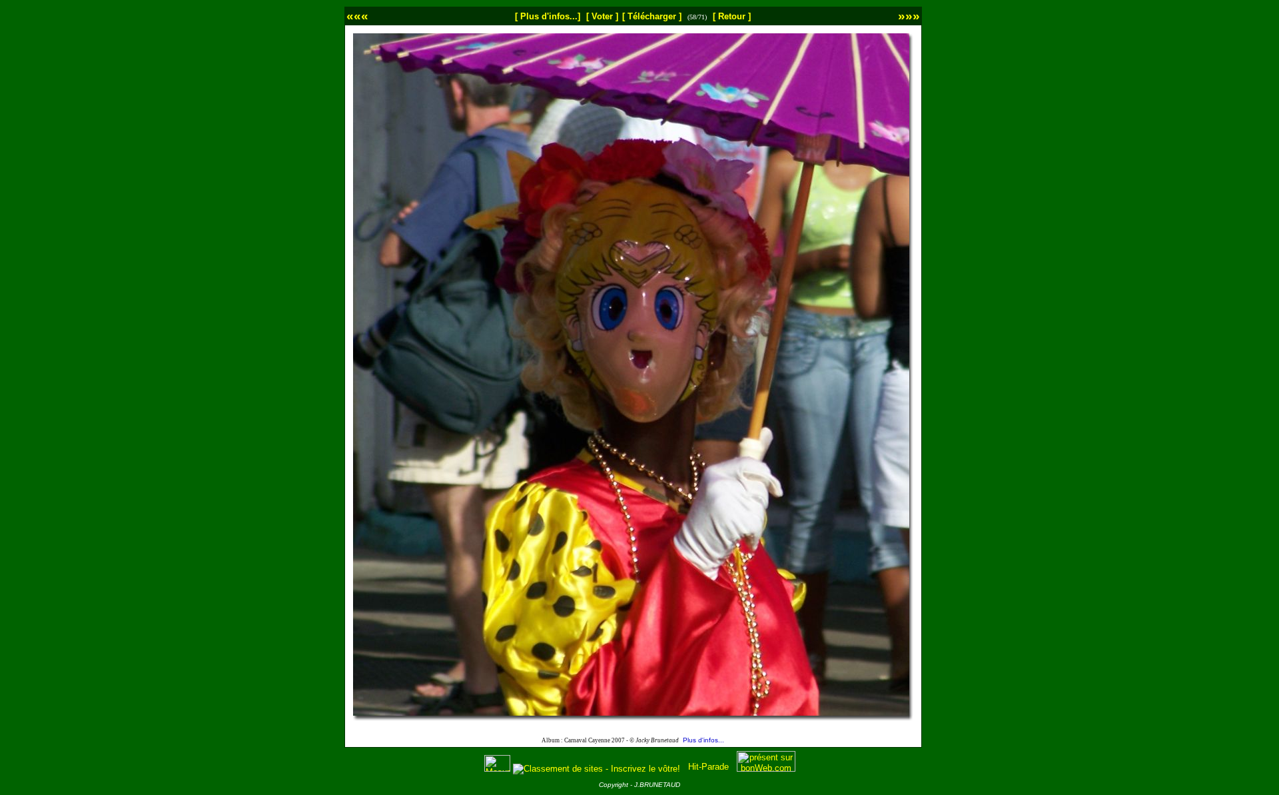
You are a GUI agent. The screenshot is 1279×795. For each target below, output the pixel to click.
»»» (909, 16)
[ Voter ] (602, 16)
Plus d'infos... (703, 740)
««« (357, 16)
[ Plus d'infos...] (547, 16)
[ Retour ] (732, 16)
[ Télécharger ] (651, 16)
